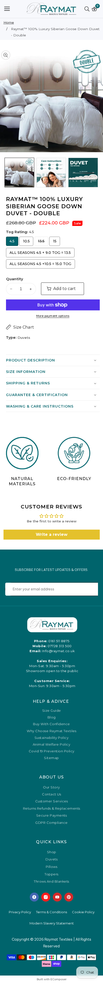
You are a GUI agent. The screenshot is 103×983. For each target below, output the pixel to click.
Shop (51, 852)
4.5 (13, 242)
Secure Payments (51, 815)
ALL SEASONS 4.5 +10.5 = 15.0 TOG (40, 265)
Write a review (52, 534)
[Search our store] (88, 8)
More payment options (53, 316)
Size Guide (51, 710)
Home (9, 22)
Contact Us (51, 794)
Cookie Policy (83, 912)
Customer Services (51, 801)
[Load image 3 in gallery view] (83, 172)
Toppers (51, 874)
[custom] (34, 897)
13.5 (43, 242)
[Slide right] (96, 172)
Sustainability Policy (51, 738)
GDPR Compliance (51, 822)
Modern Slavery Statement (52, 923)
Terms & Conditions (51, 912)
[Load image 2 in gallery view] (51, 172)
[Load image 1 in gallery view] (19, 172)
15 (55, 242)
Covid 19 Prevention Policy (51, 751)
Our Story (51, 787)
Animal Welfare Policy (51, 744)
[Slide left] (7, 172)
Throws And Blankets (51, 881)
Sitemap (51, 758)
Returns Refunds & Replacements (51, 808)
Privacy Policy (20, 912)
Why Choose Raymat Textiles (51, 731)
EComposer (58, 979)
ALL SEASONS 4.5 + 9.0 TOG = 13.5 (40, 253)
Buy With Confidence (51, 724)
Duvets (52, 859)
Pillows (52, 866)
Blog (52, 717)
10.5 (28, 242)
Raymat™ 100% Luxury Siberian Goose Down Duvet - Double (55, 32)
